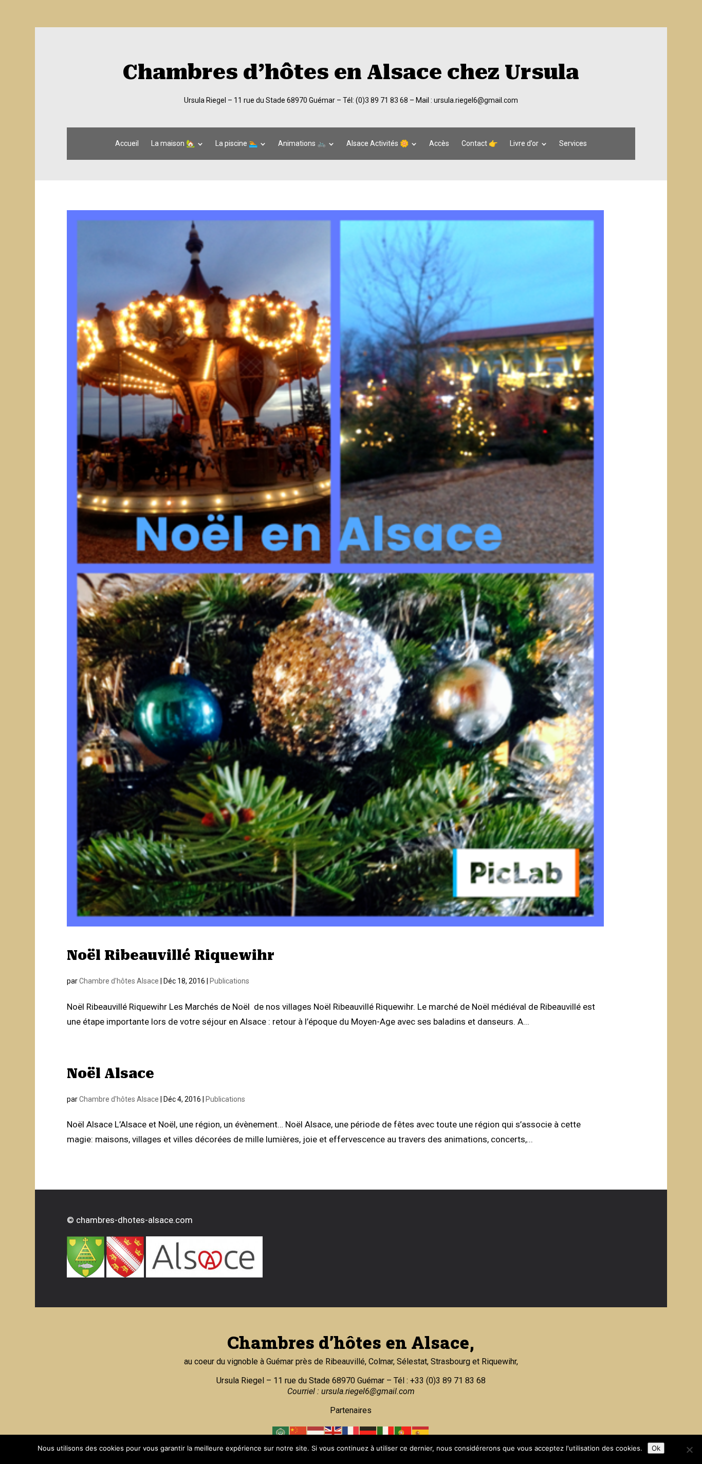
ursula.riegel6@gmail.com (476, 100)
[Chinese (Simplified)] (298, 1432)
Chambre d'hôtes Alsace (119, 981)
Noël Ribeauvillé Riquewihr (170, 955)
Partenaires (351, 1410)
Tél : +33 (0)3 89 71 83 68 (439, 1380)
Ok (656, 1448)
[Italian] (386, 1432)
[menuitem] (127, 143)
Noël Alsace (110, 1073)
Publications (229, 981)
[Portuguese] (403, 1432)
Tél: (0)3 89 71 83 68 (375, 100)
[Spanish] (421, 1432)
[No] (689, 1449)
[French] (351, 1432)
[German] (368, 1432)
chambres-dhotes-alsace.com (134, 1220)
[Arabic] (281, 1432)
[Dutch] (316, 1432)
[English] (333, 1432)
